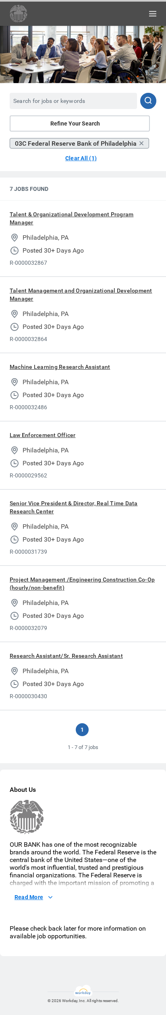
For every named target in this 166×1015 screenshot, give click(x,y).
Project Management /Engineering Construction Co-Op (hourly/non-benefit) (82, 583)
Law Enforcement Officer (43, 435)
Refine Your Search (75, 123)
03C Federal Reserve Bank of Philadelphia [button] (76, 143)
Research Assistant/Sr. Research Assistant (66, 656)
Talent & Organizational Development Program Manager (71, 218)
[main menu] (152, 14)
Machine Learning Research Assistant (60, 367)
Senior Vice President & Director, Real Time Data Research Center (74, 507)
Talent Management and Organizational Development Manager (81, 294)
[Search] (148, 101)
